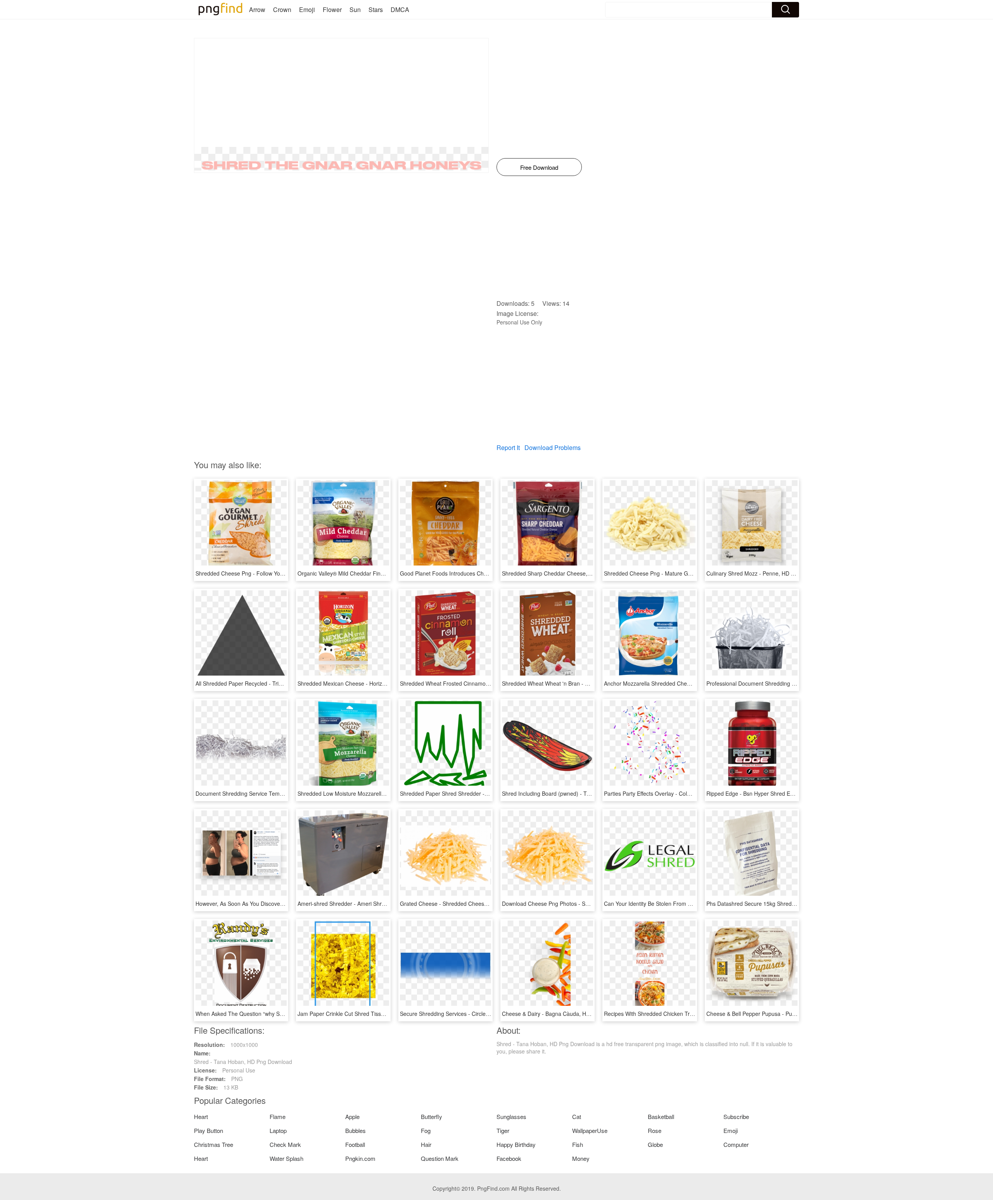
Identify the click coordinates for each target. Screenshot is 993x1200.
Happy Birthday (516, 1144)
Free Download (539, 167)
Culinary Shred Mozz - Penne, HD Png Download (766, 573)
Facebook (508, 1158)
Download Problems (552, 447)
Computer (736, 1144)
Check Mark (285, 1144)
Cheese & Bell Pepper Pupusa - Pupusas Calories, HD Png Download (791, 1013)
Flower (332, 9)
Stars (375, 9)
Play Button (208, 1130)
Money (581, 1158)
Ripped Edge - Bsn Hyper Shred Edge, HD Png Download (777, 793)
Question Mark (439, 1158)
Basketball (661, 1116)
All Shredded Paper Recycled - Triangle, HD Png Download (267, 683)
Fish (577, 1144)
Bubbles (355, 1130)
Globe (655, 1144)
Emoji (307, 9)
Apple (352, 1116)
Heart (201, 1116)
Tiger (502, 1130)
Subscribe (736, 1116)
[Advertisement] (341, 92)
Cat (576, 1116)
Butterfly (431, 1116)
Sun (355, 9)
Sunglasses (511, 1116)
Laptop (278, 1130)
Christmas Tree (213, 1144)
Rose (654, 1130)
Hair (426, 1144)
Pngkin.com (360, 1158)
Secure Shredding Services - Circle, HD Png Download (467, 1013)
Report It (508, 447)
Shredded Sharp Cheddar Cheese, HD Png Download (568, 573)
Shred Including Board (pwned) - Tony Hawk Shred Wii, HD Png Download (593, 793)
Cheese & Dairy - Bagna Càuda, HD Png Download (564, 1013)
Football (355, 1144)
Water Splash (286, 1158)
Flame (277, 1116)
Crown (282, 9)
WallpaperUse (589, 1130)
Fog (426, 1130)
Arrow (257, 9)
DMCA (400, 9)
